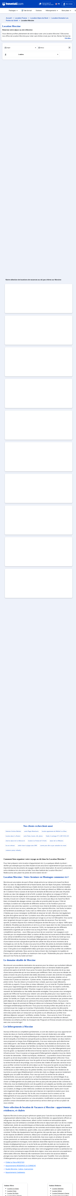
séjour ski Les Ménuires (56, 841)
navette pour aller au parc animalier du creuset (53, 845)
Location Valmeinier (58, 1188)
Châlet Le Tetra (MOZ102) (15, 1162)
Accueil (9, 18)
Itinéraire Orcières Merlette (13, 831)
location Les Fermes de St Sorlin (37, 841)
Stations (39, 10)
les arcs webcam (10, 845)
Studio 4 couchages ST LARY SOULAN (57, 836)
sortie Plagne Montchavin (31, 831)
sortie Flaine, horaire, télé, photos (33, 836)
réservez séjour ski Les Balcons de (15, 841)
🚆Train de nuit (26, 10)
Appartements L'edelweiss (15, 1172)
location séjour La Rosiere (13, 836)
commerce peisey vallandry (13, 850)
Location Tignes (11, 1191)
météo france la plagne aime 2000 (27, 845)
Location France (21, 18)
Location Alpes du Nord (39, 18)
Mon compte (69, 4)
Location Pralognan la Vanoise (60, 1193)
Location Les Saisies (13, 1188)
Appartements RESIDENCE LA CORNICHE (21, 1166)
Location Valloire (57, 1191)
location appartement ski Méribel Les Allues (54, 831)
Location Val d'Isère (12, 1193)
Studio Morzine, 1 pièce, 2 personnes (19, 1169)
